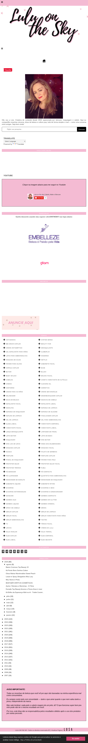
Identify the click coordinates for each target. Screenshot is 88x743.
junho (8, 599)
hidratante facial (13, 428)
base (43, 368)
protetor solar (12, 464)
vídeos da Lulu (47, 528)
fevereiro (9, 612)
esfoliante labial (48, 404)
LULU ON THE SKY (21, 730)
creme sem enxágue (49, 392)
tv (7, 524)
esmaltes (10, 408)
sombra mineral (48, 504)
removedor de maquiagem (51, 480)
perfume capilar (48, 456)
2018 (6, 641)
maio (8, 602)
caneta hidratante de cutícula (54, 380)
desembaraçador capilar (51, 396)
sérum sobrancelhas (15, 520)
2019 (6, 638)
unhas (8, 528)
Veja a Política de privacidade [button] (31, 740)
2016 (6, 647)
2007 (6, 675)
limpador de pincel (49, 432)
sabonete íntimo (48, 484)
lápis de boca (46, 436)
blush (43, 372)
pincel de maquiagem (14, 460)
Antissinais (10, 340)
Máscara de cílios (13, 360)
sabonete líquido (13, 484)
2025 (6, 619)
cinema (9, 384)
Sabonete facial (48, 364)
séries (43, 508)
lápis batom (11, 436)
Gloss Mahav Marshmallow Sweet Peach (20, 573)
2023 (6, 625)
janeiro (9, 615)
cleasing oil (46, 384)
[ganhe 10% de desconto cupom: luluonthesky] (44, 251)
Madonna (45, 356)
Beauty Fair (46, 344)
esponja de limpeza (49, 408)
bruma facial (46, 376)
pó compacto (46, 472)
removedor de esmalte (15, 480)
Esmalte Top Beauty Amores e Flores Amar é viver (24, 589)
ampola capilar (12, 368)
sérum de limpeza (48, 512)
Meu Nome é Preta (13, 580)
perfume (9, 456)
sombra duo (11, 500)
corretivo (45, 388)
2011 (6, 663)
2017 (6, 644)
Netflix (44, 360)
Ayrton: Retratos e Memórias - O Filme (20, 586)
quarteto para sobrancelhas (53, 476)
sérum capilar (12, 512)
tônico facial (46, 524)
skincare (10, 496)
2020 (6, 635)
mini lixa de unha (13, 444)
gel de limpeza (12, 420)
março (8, 609)
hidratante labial (48, 428)
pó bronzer (11, 472)
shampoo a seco (47, 488)
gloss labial (11, 424)
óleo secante (46, 540)
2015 (6, 650)
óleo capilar (11, 536)
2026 (6, 562)
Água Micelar (11, 532)
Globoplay (45, 352)
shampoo (10, 488)
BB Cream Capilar (13, 344)
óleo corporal (47, 536)
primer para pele (48, 460)
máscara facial (47, 448)
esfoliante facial (13, 404)
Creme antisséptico (14, 348)
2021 (6, 631)
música (9, 452)
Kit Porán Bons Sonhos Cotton (17, 570)
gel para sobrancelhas (51, 420)
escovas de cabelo (49, 400)
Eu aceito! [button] (75, 738)
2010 (6, 666)
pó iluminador (12, 476)
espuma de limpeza (14, 416)
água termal (46, 532)
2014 (6, 653)
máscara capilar (13, 448)
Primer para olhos (14, 364)
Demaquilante (47, 348)
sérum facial (11, 516)
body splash (11, 376)
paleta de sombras (49, 452)
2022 (6, 628)
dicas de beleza (12, 400)
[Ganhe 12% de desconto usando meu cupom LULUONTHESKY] (44, 271)
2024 (6, 622)
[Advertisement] (44, 300)
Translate (20, 144)
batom (8, 372)
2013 (6, 657)
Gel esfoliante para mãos (17, 352)
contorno (10, 388)
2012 (6, 660)
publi (43, 468)
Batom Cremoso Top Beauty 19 (17, 567)
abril (8, 606)
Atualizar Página (56, 730)
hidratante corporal (50, 424)
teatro (44, 520)
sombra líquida (12, 504)
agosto (9, 564)
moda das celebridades (50, 444)
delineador (10, 396)
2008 (6, 672)
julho (8, 596)
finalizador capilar (49, 416)
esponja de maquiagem (15, 412)
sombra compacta (48, 496)
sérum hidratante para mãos (53, 516)
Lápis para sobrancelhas (16, 356)
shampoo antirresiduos (16, 492)
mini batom (45, 440)
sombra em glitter (49, 500)
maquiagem (10, 440)
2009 (6, 669)
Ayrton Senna (47, 340)
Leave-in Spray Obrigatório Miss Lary (19, 577)
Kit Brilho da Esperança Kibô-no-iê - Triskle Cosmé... (25, 592)
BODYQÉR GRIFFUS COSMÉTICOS (19, 583)
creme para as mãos (14, 392)
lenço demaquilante (14, 432)
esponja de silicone (49, 412)
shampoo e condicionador (52, 492)
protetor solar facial (50, 464)
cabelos (9, 380)
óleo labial (11, 540)
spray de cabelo (13, 508)
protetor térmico (13, 468)
